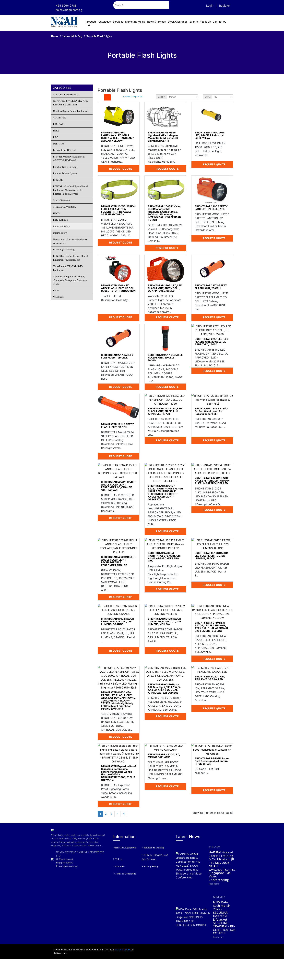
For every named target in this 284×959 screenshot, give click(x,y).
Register (224, 5)
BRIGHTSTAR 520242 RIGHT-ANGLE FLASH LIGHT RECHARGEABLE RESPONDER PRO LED (118, 561)
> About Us (119, 866)
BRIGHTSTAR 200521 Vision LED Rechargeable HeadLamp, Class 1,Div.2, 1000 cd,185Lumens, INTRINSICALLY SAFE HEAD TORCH (164, 213)
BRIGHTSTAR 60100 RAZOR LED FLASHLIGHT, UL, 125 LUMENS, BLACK (211, 555)
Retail (56, 290)
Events (193, 21)
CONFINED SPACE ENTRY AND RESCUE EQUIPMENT (70, 103)
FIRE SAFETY (60, 219)
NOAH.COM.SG (123, 949)
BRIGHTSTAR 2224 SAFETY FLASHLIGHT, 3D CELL (117, 426)
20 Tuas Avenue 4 (64, 859)
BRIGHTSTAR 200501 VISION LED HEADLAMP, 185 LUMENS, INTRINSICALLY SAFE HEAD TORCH (118, 210)
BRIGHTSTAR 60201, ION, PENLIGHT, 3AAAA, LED (210, 678)
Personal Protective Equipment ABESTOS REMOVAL (68, 158)
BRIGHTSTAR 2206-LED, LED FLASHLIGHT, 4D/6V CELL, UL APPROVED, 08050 (165, 288)
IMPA (56, 130)
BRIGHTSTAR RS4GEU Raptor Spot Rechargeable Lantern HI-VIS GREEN (212, 761)
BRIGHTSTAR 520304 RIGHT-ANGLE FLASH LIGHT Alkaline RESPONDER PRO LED (165, 557)
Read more (214, 884)
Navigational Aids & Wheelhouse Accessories (70, 241)
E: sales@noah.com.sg (66, 866)
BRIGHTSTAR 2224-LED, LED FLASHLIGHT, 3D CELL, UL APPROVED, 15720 (165, 411)
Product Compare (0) (132, 96)
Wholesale (58, 297)
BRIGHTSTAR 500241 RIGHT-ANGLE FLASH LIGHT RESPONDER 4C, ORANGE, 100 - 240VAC (118, 486)
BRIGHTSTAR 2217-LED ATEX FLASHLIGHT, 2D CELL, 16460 (165, 357)
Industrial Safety (72, 36)
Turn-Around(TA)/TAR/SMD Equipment (68, 268)
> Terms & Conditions (124, 873)
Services (118, 21)
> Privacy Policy (150, 866)
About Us (205, 21)
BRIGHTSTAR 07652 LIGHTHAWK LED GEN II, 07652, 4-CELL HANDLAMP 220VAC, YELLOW (117, 136)
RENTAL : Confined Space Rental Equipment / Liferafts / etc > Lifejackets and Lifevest (70, 190)
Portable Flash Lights (99, 36)
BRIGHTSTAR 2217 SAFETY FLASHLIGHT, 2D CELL (211, 287)
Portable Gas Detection (65, 167)
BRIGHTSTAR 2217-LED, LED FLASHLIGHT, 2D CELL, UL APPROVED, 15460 (211, 341)
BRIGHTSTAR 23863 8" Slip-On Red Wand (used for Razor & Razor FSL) (211, 411)
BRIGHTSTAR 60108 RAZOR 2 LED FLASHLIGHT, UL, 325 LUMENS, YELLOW (164, 621)
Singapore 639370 (64, 862)
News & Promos (156, 21)
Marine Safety (60, 232)
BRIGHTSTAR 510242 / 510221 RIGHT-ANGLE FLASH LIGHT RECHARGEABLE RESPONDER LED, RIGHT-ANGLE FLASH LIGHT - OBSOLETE (165, 492)
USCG (56, 213)
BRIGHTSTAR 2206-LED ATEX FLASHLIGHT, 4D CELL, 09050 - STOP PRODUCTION (118, 288)
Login (209, 5)
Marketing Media (135, 21)
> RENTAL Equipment (124, 847)
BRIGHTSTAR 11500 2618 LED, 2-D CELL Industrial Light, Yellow (210, 135)
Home (54, 36)
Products (91, 21)
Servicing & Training (64, 249)
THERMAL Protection (64, 206)
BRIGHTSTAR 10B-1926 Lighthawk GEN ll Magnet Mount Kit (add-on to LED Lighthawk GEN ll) (163, 136)
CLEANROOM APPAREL (66, 94)
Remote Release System (65, 173)
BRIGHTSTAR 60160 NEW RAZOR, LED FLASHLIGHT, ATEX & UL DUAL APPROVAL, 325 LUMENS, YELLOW (212, 626)
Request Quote (120, 168)
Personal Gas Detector (64, 150)
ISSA (55, 137)
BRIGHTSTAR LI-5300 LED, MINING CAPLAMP (164, 756)
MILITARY (59, 143)
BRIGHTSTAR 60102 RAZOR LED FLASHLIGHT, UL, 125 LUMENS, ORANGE (117, 621)
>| (123, 813)
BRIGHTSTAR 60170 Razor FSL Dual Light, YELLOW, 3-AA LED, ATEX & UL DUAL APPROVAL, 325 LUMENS (164, 688)
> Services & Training (153, 847)
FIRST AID (59, 124)
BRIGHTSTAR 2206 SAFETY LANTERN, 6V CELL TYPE (211, 208)
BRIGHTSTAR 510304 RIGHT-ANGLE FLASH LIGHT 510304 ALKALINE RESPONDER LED (212, 480)
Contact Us (219, 21)
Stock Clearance (178, 21)
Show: (208, 97)
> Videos (117, 859)
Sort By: (161, 97)
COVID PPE (59, 117)
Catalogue (104, 21)
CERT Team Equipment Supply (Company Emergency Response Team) (70, 280)
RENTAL (58, 180)
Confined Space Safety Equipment (70, 111)
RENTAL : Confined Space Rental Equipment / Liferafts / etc (70, 258)
